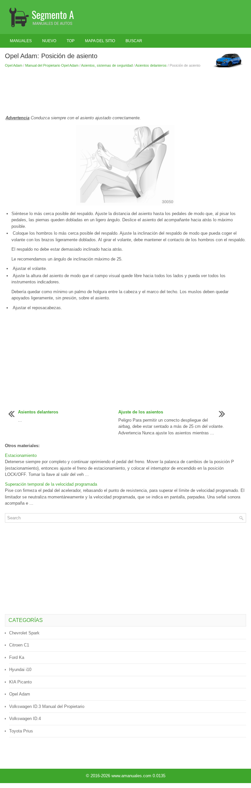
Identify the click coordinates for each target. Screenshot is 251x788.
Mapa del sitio (100, 41)
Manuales (21, 41)
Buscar (134, 41)
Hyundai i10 (20, 669)
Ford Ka (16, 657)
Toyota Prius (21, 731)
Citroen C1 (19, 645)
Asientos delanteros (151, 65)
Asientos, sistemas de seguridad (107, 65)
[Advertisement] (125, 91)
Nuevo (49, 41)
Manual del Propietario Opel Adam (51, 65)
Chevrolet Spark (24, 632)
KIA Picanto (20, 681)
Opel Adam (13, 65)
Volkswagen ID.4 (25, 718)
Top (71, 41)
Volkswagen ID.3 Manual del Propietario (46, 706)
